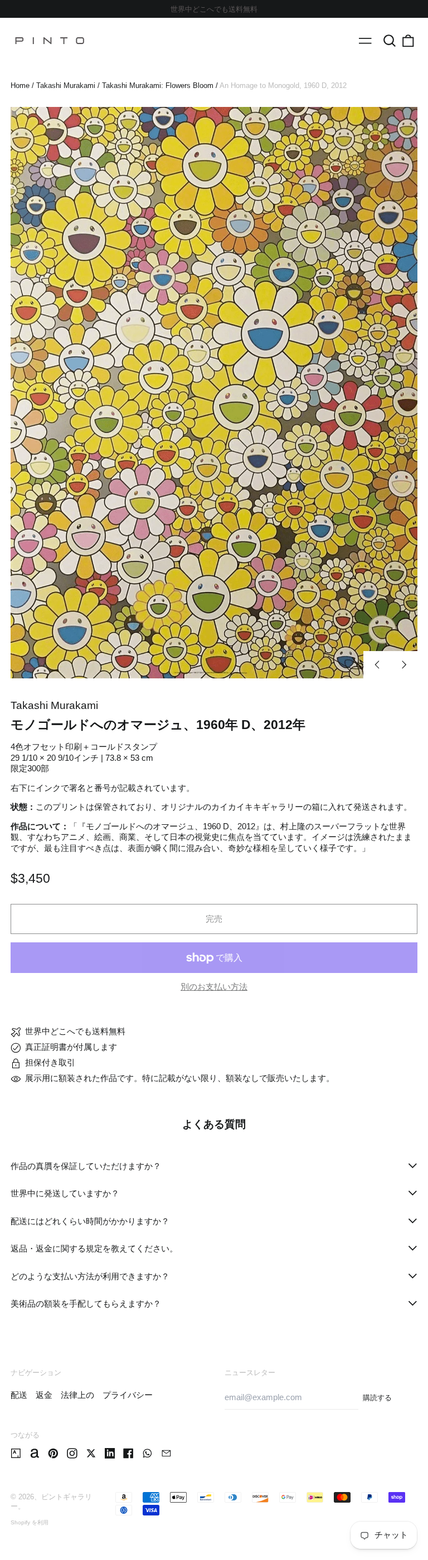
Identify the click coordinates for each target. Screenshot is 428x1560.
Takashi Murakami (65, 85)
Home (20, 85)
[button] (389, 40)
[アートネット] (35, 1453)
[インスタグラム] (72, 1453)
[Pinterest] (53, 1453)
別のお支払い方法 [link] (214, 986)
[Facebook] (128, 1453)
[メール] (166, 1453)
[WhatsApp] (147, 1453)
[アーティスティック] (16, 1453)
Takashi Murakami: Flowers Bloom (157, 85)
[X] (91, 1453)
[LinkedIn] (110, 1453)
